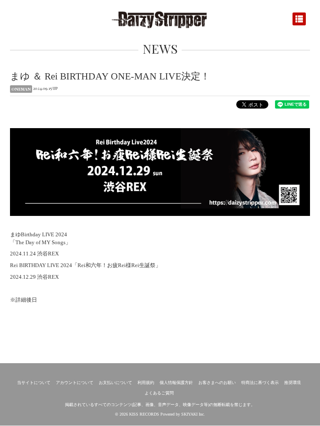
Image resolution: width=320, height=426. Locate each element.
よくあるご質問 (159, 393)
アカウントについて (74, 382)
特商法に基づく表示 (260, 382)
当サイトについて (33, 382)
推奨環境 (292, 382)
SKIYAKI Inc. (193, 414)
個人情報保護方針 (176, 382)
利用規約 (146, 382)
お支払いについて (115, 382)
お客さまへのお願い (217, 382)
